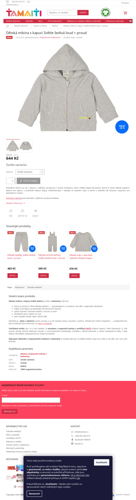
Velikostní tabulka (14, 198)
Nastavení (34, 493)
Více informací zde (80, 475)
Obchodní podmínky (15, 448)
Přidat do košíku (30, 181)
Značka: (72, 37)
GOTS (88, 328)
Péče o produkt (12, 434)
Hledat (83, 12)
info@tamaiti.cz (81, 432)
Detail (13, 275)
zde (78, 478)
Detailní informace (14, 203)
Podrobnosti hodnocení (50, 37)
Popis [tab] (9, 287)
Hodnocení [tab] (19, 287)
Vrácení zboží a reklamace (17, 445)
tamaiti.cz (79, 443)
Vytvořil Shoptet (123, 494)
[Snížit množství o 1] (15, 182)
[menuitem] (13, 21)
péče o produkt (44, 323)
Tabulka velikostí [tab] (34, 287)
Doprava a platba (13, 441)
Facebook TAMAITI (83, 439)
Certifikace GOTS (13, 438)
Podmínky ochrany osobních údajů (21, 451)
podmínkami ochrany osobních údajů (45, 405)
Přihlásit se (9, 411)
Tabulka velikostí (13, 431)
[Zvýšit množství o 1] (15, 179)
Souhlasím (101, 462)
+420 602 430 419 (82, 436)
